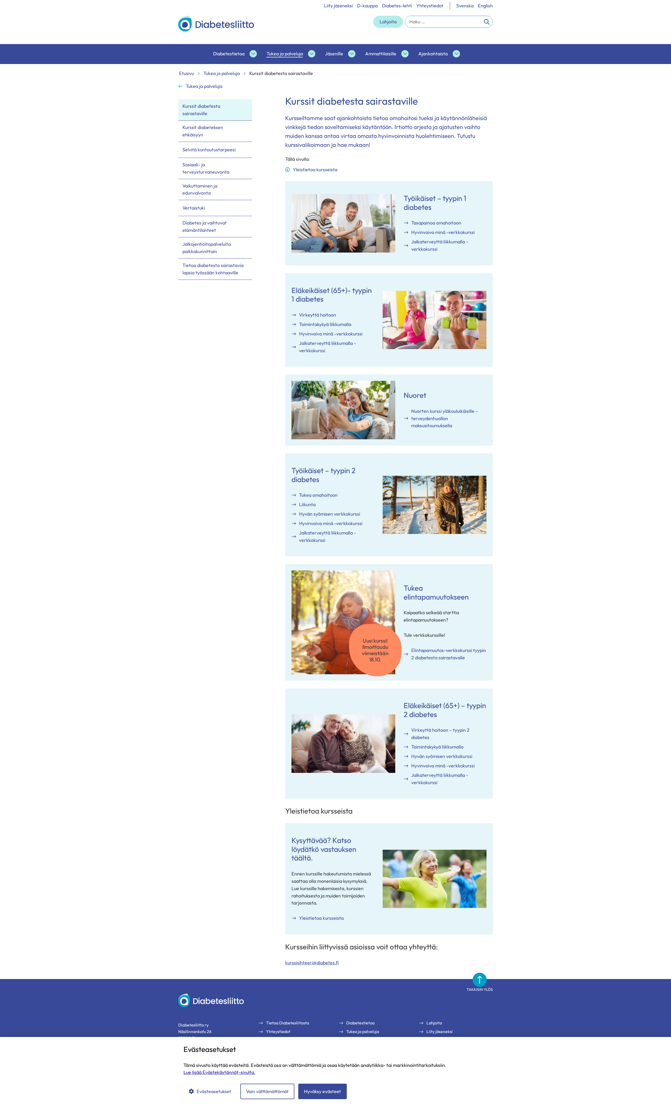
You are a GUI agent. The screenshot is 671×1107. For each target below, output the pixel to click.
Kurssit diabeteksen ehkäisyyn (202, 131)
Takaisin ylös (480, 989)
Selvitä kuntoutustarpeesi (209, 150)
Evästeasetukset (214, 1091)
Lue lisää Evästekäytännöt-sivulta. (219, 1072)
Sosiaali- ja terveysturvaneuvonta (205, 168)
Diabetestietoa (229, 54)
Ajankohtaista (433, 54)
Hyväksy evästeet (322, 1091)
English (485, 6)
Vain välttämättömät (267, 1091)
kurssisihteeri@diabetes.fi (312, 963)
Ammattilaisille (380, 54)
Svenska (465, 6)
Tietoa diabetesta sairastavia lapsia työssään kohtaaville (212, 269)
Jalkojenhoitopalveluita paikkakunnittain (206, 247)
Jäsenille (334, 54)
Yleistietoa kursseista (315, 170)
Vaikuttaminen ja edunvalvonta (199, 189)
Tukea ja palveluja (285, 54)
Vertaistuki (193, 208)
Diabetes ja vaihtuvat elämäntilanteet (204, 226)
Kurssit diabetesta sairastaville (201, 109)
